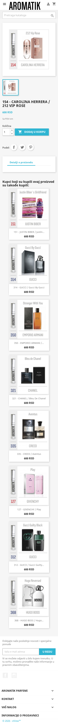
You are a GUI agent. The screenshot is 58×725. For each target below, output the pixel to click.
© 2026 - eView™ (11, 720)
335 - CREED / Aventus (29, 453)
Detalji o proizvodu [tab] (21, 162)
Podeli (14, 147)
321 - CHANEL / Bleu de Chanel (29, 398)
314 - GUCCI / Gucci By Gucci (29, 287)
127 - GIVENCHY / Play (29, 509)
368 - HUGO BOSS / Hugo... (29, 620)
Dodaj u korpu (31, 132)
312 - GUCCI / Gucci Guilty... (29, 564)
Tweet (22, 147)
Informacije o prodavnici (20, 715)
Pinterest (30, 147)
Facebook (5, 675)
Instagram (14, 675)
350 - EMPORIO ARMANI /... (29, 342)
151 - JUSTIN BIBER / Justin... (29, 231)
